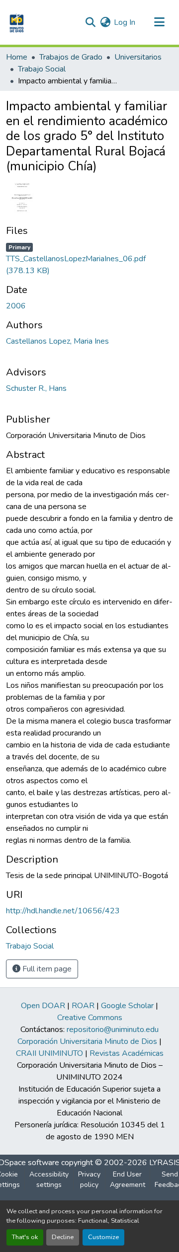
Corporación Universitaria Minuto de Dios (87, 1041)
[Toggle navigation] (159, 22)
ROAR (83, 1005)
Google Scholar (127, 1005)
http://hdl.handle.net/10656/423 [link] (63, 910)
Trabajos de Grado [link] (70, 57)
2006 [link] (16, 305)
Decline (63, 1237)
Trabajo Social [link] (42, 69)
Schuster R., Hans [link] (36, 388)
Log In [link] (124, 22)
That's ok (25, 1237)
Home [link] (16, 57)
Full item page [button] (46, 968)
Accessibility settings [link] (49, 1179)
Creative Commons (89, 1017)
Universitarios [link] (138, 57)
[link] (89, 259)
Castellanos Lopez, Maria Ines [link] (57, 341)
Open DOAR (43, 1005)
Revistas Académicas (127, 1053)
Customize (103, 1237)
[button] (15, 22)
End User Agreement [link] (127, 1179)
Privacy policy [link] (89, 1179)
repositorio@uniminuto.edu (113, 1029)
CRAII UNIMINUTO (49, 1053)
